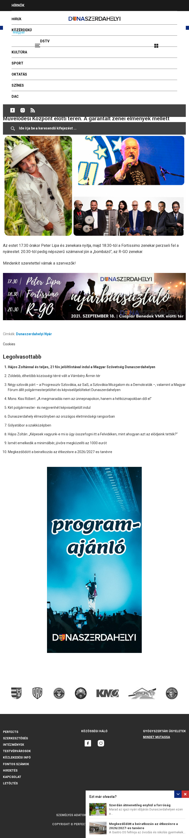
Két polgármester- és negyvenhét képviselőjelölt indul (49, 408)
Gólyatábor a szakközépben (29, 425)
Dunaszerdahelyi (12, 110)
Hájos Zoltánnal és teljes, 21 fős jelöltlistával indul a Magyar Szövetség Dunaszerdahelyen (81, 367)
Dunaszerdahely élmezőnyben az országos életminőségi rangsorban (61, 416)
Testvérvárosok (17, 751)
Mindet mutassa (156, 737)
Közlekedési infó (17, 757)
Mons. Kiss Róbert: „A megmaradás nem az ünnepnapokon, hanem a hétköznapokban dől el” (80, 399)
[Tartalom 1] (94, 296)
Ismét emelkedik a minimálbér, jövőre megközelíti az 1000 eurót (57, 443)
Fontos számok (16, 764)
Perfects (10, 732)
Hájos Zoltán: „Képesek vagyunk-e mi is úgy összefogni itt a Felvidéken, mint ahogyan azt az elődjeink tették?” (93, 434)
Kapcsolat (12, 777)
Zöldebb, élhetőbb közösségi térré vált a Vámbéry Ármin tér (54, 376)
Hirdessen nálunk (28, 16)
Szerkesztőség (15, 738)
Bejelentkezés (175, 44)
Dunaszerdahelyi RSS (33, 110)
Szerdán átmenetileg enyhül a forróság (140, 805)
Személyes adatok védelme (78, 815)
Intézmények (13, 744)
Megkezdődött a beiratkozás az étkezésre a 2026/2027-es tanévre (60, 452)
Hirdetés (10, 770)
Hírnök (18, 5)
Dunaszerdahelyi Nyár (34, 334)
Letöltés (10, 783)
